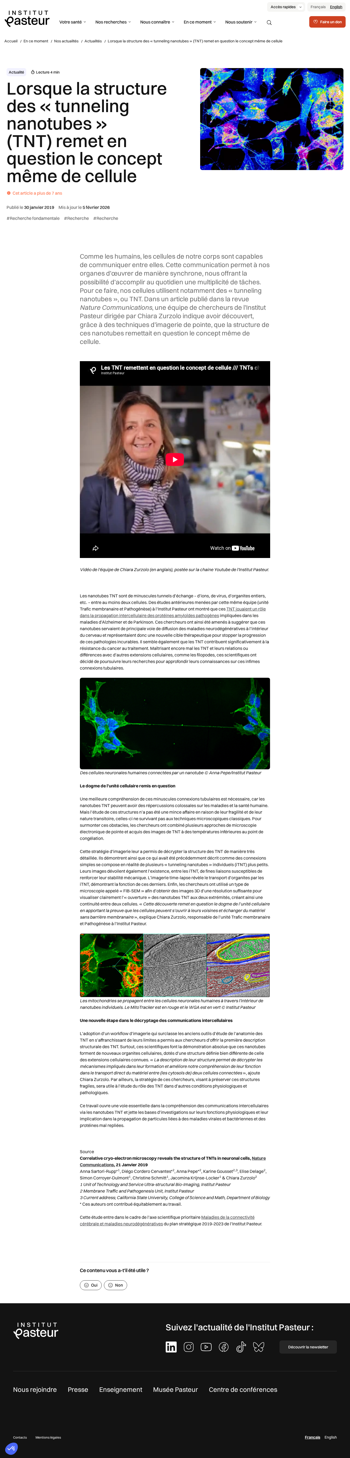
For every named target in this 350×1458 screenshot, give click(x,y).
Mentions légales (48, 1437)
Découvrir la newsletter (308, 1347)
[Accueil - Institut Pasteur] (26, 18)
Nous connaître (155, 22)
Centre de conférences (243, 1389)
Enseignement (120, 1389)
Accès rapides (283, 6)
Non (119, 1285)
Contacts (20, 1437)
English (336, 6)
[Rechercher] (269, 22)
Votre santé (70, 22)
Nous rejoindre (35, 1389)
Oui (94, 1285)
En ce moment (198, 22)
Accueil (11, 41)
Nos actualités (66, 41)
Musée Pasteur (175, 1389)
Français (318, 6)
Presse (78, 1389)
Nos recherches (111, 22)
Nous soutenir (238, 22)
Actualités (93, 41)
